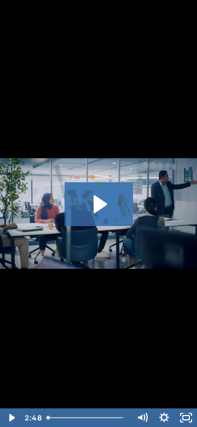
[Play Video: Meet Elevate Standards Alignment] (99, 204)
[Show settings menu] (164, 417)
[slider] (87, 417)
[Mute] (142, 417)
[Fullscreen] (186, 417)
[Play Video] (11, 417)
